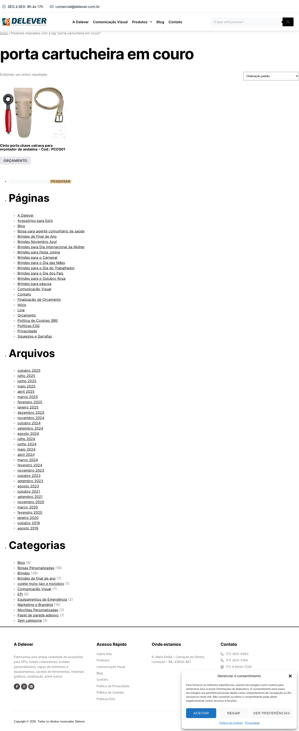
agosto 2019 (28, 528)
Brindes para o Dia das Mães (41, 262)
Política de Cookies (231, 722)
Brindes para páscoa (34, 283)
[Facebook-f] (17, 686)
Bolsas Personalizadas (36, 568)
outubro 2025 (29, 370)
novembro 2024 (31, 418)
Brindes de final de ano (37, 578)
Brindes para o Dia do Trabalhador (46, 268)
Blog (160, 22)
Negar (233, 713)
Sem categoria (30, 620)
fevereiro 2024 (30, 465)
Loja (21, 310)
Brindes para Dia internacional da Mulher (51, 247)
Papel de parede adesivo (38, 615)
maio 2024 (26, 449)
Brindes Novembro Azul (37, 241)
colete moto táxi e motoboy (41, 583)
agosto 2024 (28, 433)
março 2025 (28, 397)
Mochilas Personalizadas (38, 610)
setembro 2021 (30, 496)
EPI (20, 594)
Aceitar (201, 713)
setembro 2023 (30, 481)
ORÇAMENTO (15, 160)
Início (4, 33)
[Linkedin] (31, 686)
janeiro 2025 (28, 407)
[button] (290, 676)
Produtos (140, 22)
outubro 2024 (29, 423)
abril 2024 (26, 454)
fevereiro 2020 (30, 512)
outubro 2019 (29, 523)
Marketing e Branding (35, 604)
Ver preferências (271, 713)
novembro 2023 (31, 470)
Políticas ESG (29, 326)
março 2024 (28, 460)
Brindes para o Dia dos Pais (40, 273)
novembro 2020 (31, 502)
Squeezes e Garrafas (35, 336)
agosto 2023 (28, 486)
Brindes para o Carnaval (37, 257)
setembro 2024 (30, 428)
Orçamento (27, 315)
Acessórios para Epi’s (35, 220)
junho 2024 (27, 444)
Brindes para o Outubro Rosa (41, 278)
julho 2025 (26, 375)
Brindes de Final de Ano (37, 236)
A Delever (80, 22)
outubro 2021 (29, 491)
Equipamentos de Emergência (42, 599)
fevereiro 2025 (30, 402)
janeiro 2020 (28, 517)
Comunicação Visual (110, 22)
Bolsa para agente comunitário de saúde (51, 231)
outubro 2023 (29, 475)
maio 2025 (26, 386)
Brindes (24, 573)
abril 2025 (26, 391)
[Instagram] (24, 686)
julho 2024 (26, 439)
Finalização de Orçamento (39, 299)
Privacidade (252, 722)
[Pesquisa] (288, 22)
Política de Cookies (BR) (38, 320)
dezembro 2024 (31, 412)
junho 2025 (27, 381)
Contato (175, 22)
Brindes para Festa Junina (39, 252)
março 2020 (28, 507)
